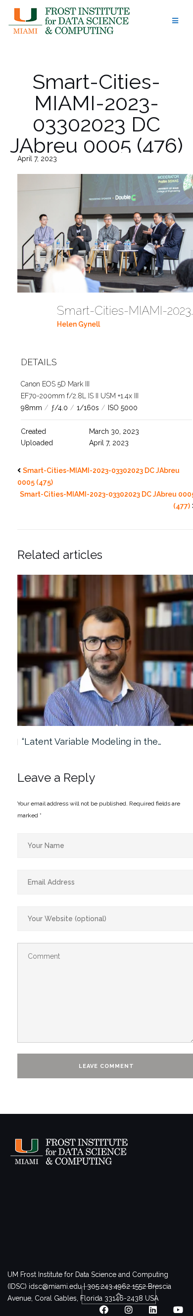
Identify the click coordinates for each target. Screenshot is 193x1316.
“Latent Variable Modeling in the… (91, 741)
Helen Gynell (78, 324)
